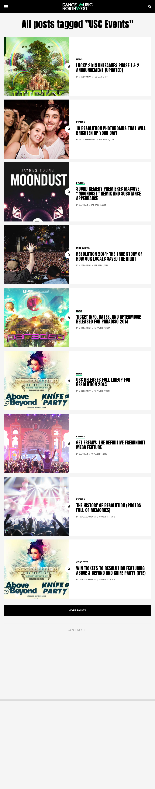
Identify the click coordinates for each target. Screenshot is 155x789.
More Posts (77, 610)
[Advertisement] (77, 658)
